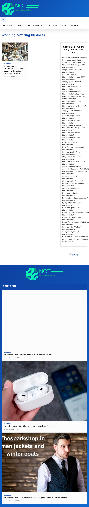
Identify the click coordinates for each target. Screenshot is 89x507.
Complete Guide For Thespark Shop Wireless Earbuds (29, 426)
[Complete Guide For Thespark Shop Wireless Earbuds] (44, 391)
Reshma (6, 76)
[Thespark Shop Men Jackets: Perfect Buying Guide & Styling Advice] (44, 462)
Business (7, 63)
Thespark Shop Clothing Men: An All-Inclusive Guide (28, 354)
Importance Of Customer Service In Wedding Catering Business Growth (13, 69)
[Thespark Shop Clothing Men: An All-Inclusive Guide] (44, 319)
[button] (3, 19)
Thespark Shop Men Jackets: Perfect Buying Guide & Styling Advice (35, 497)
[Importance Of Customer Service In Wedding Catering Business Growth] (15, 52)
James (6, 358)
